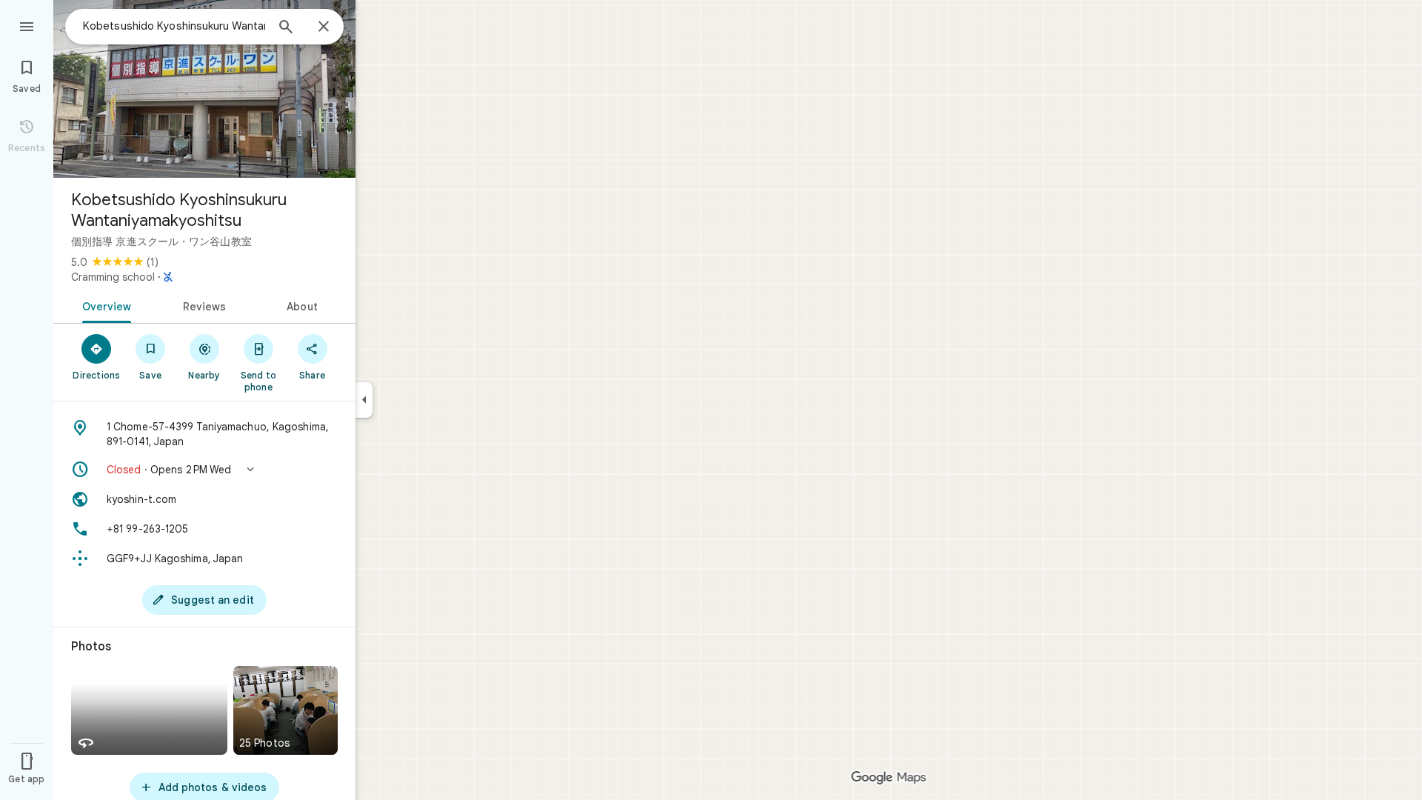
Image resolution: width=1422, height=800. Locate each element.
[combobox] (174, 26)
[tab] (104, 305)
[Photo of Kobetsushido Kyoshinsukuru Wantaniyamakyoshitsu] (204, 89)
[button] (204, 469)
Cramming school (113, 277)
